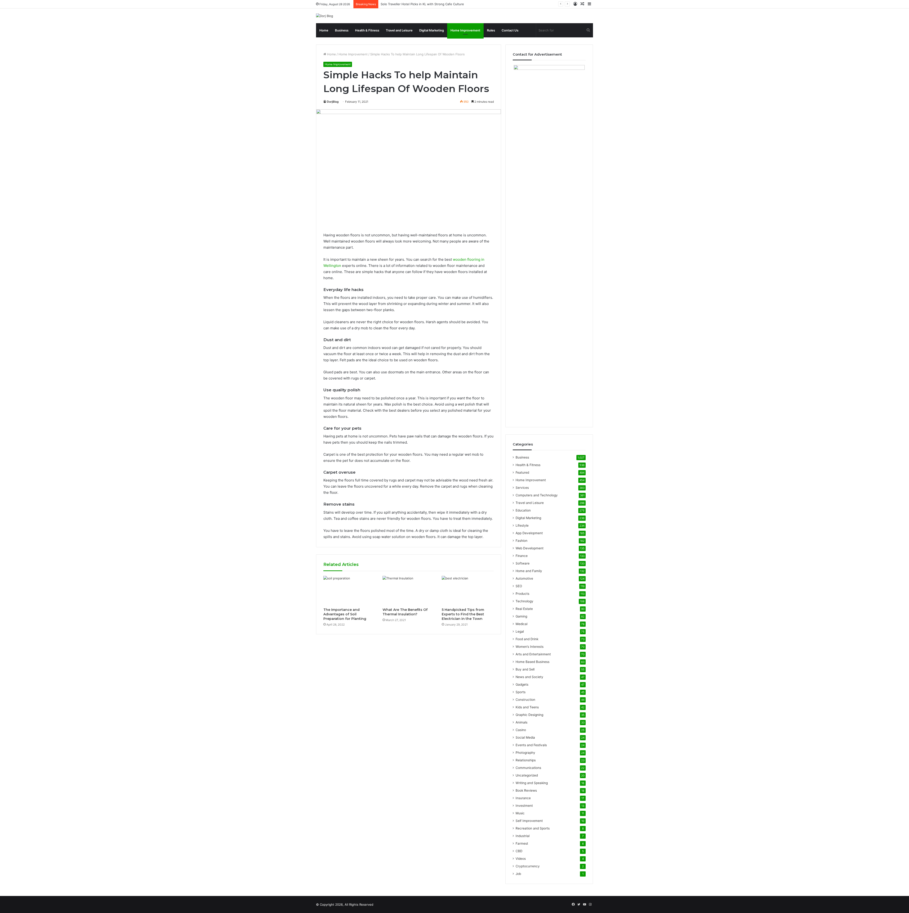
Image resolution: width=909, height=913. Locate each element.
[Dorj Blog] (324, 15)
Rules (491, 30)
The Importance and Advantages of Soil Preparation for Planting (344, 614)
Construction (525, 699)
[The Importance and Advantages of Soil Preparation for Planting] (349, 590)
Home (323, 30)
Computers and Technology (537, 495)
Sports (521, 692)
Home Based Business (532, 662)
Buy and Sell (525, 669)
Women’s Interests (530, 646)
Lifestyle (522, 525)
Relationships (526, 760)
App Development (529, 533)
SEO (519, 586)
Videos (521, 858)
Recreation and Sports (533, 828)
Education (523, 510)
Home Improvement (465, 30)
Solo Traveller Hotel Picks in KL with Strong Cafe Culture (422, 4)
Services (522, 488)
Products (522, 593)
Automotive (524, 578)
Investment (524, 805)
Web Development (530, 548)
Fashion (521, 541)
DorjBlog (333, 101)
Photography (525, 752)
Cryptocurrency (528, 866)
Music (520, 813)
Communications (528, 768)
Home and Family (529, 571)
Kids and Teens (527, 707)
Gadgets (522, 684)
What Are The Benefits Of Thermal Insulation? (405, 612)
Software (523, 563)
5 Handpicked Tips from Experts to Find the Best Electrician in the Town (463, 614)
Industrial (523, 836)
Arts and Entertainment (533, 654)
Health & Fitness (367, 30)
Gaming (521, 616)
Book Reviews (526, 790)
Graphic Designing (529, 715)
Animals (521, 722)
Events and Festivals (531, 745)
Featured (522, 472)
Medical (521, 624)
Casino (521, 730)
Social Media (525, 737)
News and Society (529, 677)
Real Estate (524, 609)
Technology (524, 601)
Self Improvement (529, 821)
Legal (520, 631)
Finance (522, 556)
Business (341, 30)
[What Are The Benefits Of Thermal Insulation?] (409, 590)
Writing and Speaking (532, 783)
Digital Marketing (431, 30)
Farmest (522, 843)
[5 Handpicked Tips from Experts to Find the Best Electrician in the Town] (468, 590)
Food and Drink (527, 639)
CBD (519, 851)
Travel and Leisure (399, 30)
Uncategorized (527, 775)
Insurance (523, 798)
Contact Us (510, 30)
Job (518, 874)
